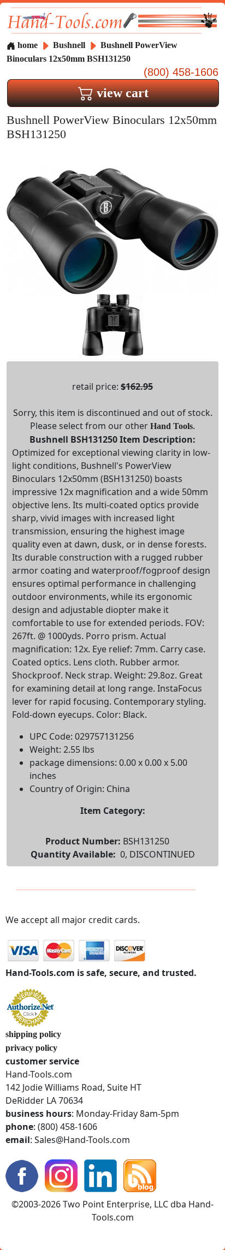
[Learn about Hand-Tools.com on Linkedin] (100, 1174)
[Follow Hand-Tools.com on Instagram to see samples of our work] (61, 1174)
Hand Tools (171, 426)
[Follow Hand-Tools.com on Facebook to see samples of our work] (21, 1174)
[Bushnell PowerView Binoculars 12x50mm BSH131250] (112, 230)
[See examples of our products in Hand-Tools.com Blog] (139, 1174)
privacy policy (31, 1047)
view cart (121, 93)
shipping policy (33, 1034)
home (26, 45)
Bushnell (70, 45)
